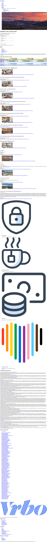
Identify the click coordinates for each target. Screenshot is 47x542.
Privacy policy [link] (3, 532)
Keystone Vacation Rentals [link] (5, 441)
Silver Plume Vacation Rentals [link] (5, 455)
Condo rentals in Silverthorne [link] (5, 491)
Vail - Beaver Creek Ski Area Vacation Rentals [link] (7, 435)
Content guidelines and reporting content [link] (6, 534)
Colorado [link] (3, 50)
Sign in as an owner (5, 9)
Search (1, 47)
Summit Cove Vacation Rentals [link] (5, 456)
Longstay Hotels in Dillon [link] (5, 480)
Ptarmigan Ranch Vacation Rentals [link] (6, 439)
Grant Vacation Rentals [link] (4, 454)
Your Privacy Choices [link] (4, 533)
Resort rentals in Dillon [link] (4, 469)
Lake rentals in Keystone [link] (5, 489)
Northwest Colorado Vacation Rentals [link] (6, 432)
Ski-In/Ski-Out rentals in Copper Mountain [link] (7, 492)
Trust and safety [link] (3, 521)
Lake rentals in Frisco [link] (4, 478)
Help (2, 6)
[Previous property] (0, 199)
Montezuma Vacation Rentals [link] (5, 450)
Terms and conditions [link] (4, 531)
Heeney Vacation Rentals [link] (5, 442)
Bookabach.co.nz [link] (4, 539)
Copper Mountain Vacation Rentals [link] (6, 453)
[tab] (4, 431)
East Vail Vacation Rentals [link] (5, 448)
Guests (1, 35)
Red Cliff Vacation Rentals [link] (5, 434)
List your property (4, 5)
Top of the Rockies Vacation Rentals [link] (6, 440)
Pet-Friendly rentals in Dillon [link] (5, 488)
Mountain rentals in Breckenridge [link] (6, 483)
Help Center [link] (45, 425)
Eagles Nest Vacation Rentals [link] (5, 447)
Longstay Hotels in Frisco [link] (5, 493)
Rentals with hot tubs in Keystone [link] (6, 477)
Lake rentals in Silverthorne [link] (5, 475)
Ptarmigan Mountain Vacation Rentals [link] (6, 451)
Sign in (3, 7)
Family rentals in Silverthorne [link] (5, 482)
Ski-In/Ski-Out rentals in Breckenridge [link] (6, 473)
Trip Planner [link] (3, 427)
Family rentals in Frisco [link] (4, 479)
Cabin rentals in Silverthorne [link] (5, 459)
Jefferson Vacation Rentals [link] (5, 437)
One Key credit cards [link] (4, 523)
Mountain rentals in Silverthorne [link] (5, 486)
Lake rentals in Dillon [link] (4, 461)
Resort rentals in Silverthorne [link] (5, 463)
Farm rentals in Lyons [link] (4, 481)
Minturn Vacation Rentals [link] (5, 433)
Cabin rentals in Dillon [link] (4, 494)
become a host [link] (2, 418)
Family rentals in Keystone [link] (5, 497)
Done (1, 46)
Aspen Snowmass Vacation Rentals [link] (6, 452)
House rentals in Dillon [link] (4, 468)
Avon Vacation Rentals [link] (4, 438)
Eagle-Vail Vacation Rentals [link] (5, 449)
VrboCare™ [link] (22, 421)
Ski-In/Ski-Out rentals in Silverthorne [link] (6, 495)
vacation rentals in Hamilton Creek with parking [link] (13, 390)
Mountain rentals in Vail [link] (4, 472)
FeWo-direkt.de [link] (3, 538)
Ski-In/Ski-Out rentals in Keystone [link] (6, 462)
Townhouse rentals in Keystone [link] (5, 474)
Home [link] (2, 48)
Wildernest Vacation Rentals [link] (5, 444)
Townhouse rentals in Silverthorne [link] (6, 466)
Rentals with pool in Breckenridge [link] (6, 485)
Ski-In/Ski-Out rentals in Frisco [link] (5, 464)
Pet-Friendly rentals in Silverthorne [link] (6, 465)
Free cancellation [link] (22, 413)
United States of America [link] (5, 51)
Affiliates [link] (3, 529)
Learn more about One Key (6, 10)
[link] (0, 99)
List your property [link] (4, 520)
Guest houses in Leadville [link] (5, 484)
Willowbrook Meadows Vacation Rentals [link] (6, 443)
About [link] (2, 528)
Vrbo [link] (2, 537)
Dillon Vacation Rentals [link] (4, 458)
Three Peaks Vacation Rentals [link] (5, 446)
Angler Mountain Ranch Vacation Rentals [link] (6, 445)
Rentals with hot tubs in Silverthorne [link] (6, 470)
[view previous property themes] (0, 66)
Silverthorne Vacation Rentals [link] (5, 436)
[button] (23, 429)
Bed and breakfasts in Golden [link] (5, 490)
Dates (1, 34)
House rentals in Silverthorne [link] (5, 471)
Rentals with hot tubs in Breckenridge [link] (6, 476)
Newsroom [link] (3, 530)
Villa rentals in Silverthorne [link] (5, 467)
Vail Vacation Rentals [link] (4, 457)
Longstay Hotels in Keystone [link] (5, 487)
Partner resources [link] (4, 522)
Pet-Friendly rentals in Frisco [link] (5, 460)
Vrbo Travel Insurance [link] (4, 524)
